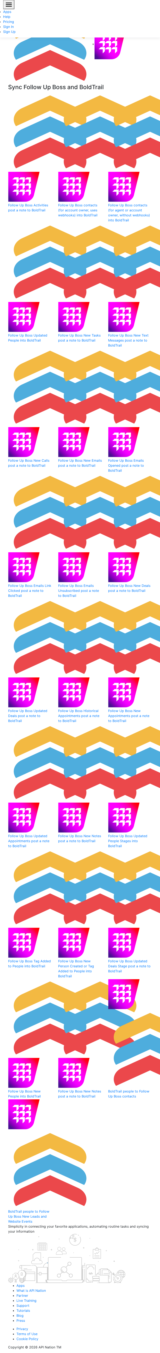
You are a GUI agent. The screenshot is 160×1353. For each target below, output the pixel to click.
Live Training (26, 1300)
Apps (7, 12)
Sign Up (9, 32)
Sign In (8, 27)
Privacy (22, 1329)
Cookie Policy (27, 1339)
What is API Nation (31, 1290)
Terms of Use (27, 1334)
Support (22, 1305)
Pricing (8, 22)
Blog (20, 1315)
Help (6, 17)
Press (20, 1320)
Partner (22, 1295)
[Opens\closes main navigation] (8, 4)
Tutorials (23, 1310)
